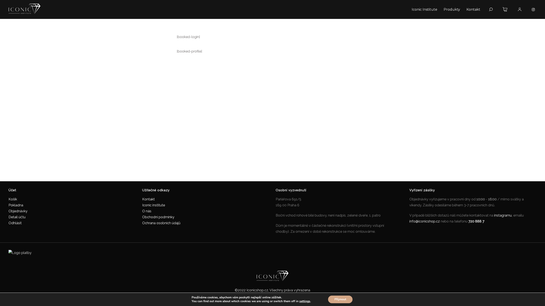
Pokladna (16, 205)
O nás (146, 211)
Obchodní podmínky (158, 217)
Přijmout (340, 299)
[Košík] (505, 9)
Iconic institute (153, 205)
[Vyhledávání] (491, 9)
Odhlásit (15, 223)
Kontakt (148, 199)
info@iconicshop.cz (424, 221)
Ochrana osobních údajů (161, 223)
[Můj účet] (520, 9)
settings (304, 301)
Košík (13, 199)
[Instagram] (533, 10)
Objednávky (18, 211)
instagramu (503, 215)
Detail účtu (17, 217)
